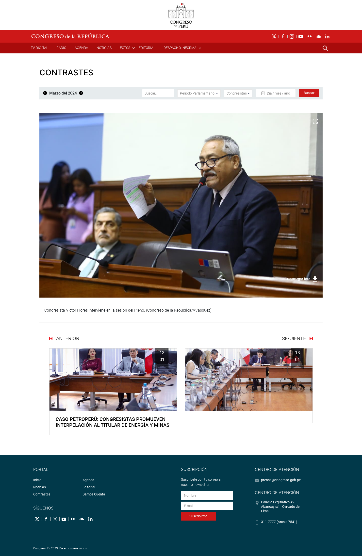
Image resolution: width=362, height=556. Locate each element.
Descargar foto (298, 279)
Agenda (81, 48)
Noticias (104, 48)
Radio (61, 48)
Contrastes (41, 494)
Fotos (125, 48)
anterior (67, 338)
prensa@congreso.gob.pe (281, 480)
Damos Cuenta (93, 494)
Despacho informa (180, 48)
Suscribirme (198, 516)
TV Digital (39, 48)
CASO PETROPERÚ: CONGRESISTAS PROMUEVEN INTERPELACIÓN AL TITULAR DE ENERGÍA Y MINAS (112, 422)
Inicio (37, 480)
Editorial (147, 48)
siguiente (294, 338)
